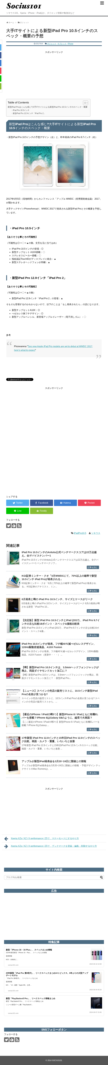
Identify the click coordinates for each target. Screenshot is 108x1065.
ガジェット (51, 44)
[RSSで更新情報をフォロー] (19, 525)
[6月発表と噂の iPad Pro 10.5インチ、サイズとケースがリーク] (13, 605)
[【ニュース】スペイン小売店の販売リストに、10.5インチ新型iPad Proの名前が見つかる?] (13, 696)
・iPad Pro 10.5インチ (20, 110)
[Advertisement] (54, 74)
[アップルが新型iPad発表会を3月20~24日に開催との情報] (13, 767)
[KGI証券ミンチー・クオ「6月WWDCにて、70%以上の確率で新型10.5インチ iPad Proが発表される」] (13, 582)
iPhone (70, 44)
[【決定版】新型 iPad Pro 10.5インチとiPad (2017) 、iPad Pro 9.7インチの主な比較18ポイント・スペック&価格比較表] (13, 626)
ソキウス (95, 533)
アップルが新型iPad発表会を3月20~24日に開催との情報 (54, 761)
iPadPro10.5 (80, 533)
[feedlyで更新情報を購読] (14, 525)
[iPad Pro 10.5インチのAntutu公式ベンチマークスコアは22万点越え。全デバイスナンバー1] (13, 558)
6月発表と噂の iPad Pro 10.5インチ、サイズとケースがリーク (57, 599)
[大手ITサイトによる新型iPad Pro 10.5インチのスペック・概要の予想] (65, 503)
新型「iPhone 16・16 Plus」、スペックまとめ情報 (29, 950)
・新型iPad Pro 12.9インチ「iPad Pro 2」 (28, 113)
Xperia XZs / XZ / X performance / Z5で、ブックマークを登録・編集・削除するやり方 (54, 846)
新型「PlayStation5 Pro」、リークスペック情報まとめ (30, 998)
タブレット (62, 44)
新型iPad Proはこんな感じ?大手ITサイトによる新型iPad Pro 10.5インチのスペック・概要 (47, 107)
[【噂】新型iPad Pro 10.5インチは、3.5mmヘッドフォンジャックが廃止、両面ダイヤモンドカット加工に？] (13, 673)
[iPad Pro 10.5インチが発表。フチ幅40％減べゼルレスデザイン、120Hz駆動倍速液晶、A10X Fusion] (13, 650)
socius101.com (13, 965)
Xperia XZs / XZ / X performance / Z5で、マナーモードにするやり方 (45, 838)
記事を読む (92, 567)
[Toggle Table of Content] (84, 102)
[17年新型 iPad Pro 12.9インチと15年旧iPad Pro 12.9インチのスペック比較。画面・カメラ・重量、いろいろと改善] (13, 744)
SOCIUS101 (57, 1060)
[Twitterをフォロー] (8, 525)
